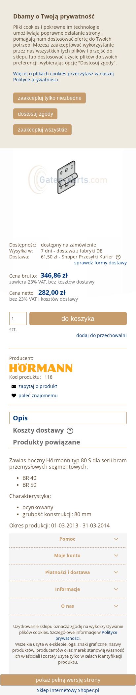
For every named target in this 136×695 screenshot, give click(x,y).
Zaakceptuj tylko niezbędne (50, 98)
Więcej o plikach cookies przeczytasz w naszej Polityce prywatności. (63, 76)
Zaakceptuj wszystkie (42, 130)
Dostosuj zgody (35, 114)
